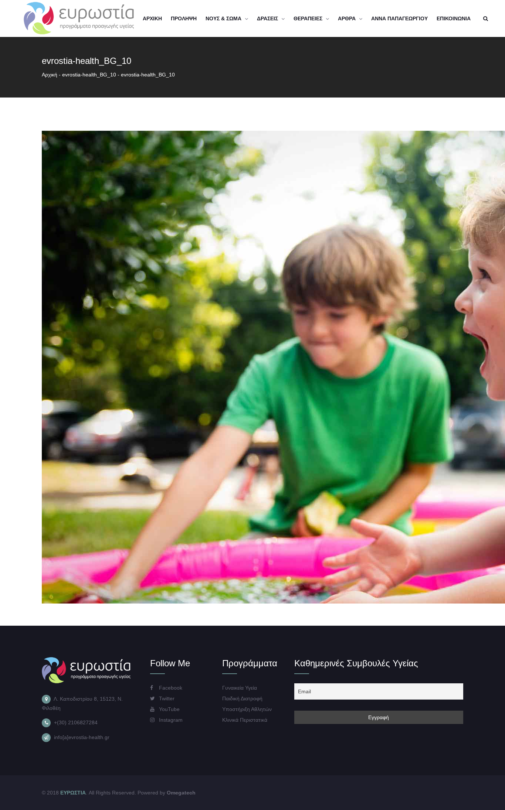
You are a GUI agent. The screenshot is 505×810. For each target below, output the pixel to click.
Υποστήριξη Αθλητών (247, 709)
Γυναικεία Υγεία (239, 688)
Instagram (170, 720)
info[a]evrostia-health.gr (81, 737)
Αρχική (49, 75)
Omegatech (181, 793)
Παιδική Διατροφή (242, 698)
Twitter (165, 698)
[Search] (485, 18)
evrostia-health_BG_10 (89, 75)
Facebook (169, 688)
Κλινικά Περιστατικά (244, 720)
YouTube (168, 709)
